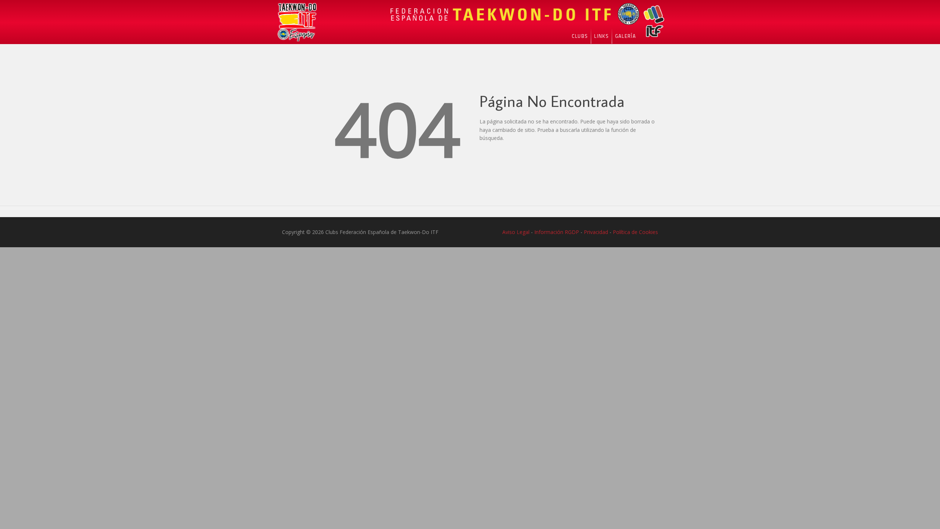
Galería (625, 36)
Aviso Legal (515, 231)
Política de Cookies (635, 231)
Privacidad (596, 231)
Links (601, 36)
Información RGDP (556, 231)
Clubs (580, 36)
